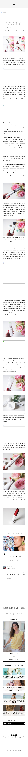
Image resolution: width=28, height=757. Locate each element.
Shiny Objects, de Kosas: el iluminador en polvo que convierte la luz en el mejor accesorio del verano (14, 689)
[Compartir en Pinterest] (13, 556)
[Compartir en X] (7, 556)
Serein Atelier (16, 750)
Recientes (7, 608)
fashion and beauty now (15, 736)
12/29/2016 (12, 568)
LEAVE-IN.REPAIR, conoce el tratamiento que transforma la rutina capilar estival (14, 677)
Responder (9, 578)
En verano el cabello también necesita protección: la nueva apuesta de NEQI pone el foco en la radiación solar (14, 714)
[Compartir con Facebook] (11, 556)
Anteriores (20, 608)
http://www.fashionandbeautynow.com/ (18, 739)
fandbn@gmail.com (14, 659)
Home (13, 608)
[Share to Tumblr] (17, 556)
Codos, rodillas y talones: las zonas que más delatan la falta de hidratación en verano (14, 701)
